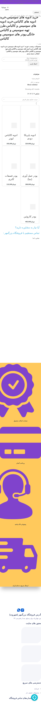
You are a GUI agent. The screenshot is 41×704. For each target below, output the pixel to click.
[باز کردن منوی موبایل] (37, 7)
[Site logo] (20, 7)
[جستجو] (33, 7)
